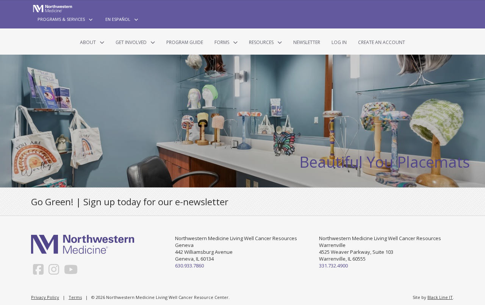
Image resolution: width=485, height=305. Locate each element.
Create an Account (381, 42)
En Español (117, 19)
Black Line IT (440, 297)
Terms (75, 297)
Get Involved (131, 42)
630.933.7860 (189, 265)
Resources (261, 42)
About (88, 42)
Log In (339, 42)
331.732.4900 (333, 265)
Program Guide (184, 42)
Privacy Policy (45, 297)
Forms (221, 42)
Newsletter (306, 42)
